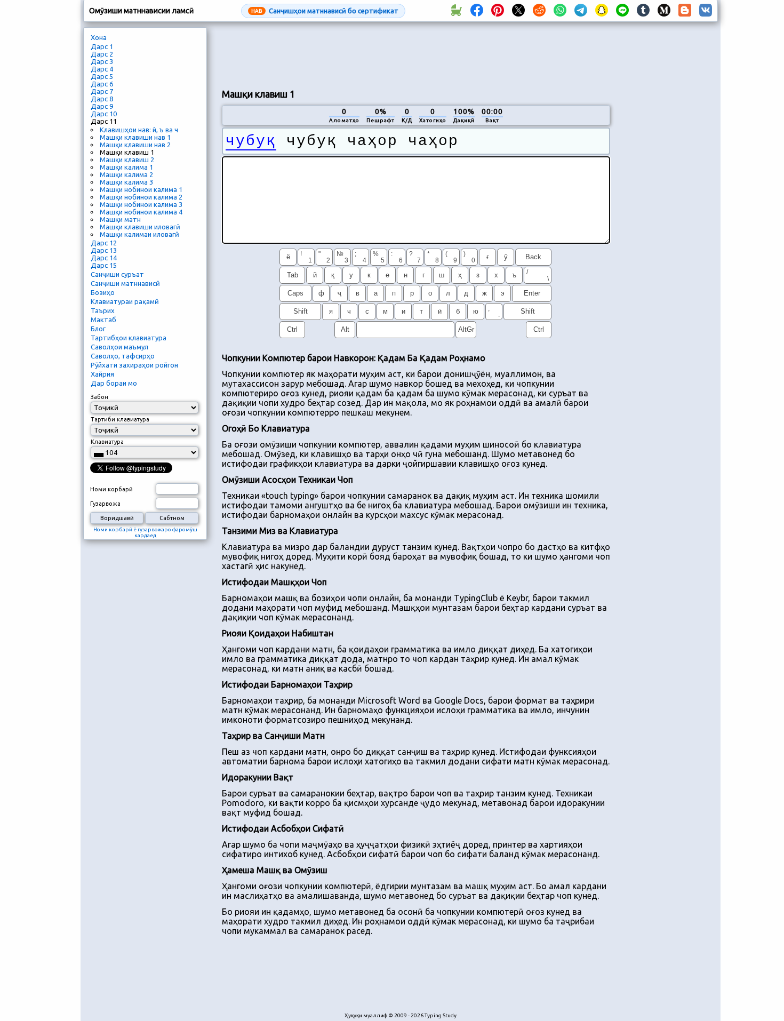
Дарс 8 (102, 98)
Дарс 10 (104, 113)
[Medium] (664, 11)
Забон (99, 397)
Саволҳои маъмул (119, 346)
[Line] (622, 11)
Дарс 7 (102, 91)
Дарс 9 (102, 106)
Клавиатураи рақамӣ (125, 301)
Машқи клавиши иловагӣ (140, 226)
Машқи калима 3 (126, 182)
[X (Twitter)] (518, 11)
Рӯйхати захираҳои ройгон (134, 365)
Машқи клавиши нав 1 (135, 137)
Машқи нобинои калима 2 (141, 197)
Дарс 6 (102, 83)
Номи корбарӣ (111, 489)
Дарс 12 (104, 242)
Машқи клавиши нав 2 (135, 144)
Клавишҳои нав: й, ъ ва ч (139, 129)
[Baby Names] (456, 11)
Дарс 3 (102, 61)
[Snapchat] (601, 11)
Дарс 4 (102, 69)
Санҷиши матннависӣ (125, 283)
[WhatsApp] (560, 11)
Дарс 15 (104, 265)
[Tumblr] (643, 11)
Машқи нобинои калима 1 (141, 189)
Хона (99, 37)
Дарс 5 (102, 76)
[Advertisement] (416, 54)
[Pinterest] (497, 11)
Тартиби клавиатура (120, 419)
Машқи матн (120, 219)
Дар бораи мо (114, 383)
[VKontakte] (705, 11)
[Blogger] (684, 11)
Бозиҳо (103, 292)
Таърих (103, 310)
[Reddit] (539, 11)
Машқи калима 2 (126, 174)
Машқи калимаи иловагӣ (139, 234)
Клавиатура (107, 441)
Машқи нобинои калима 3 (141, 204)
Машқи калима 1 (126, 167)
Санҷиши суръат (117, 274)
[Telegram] (580, 11)
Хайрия (102, 374)
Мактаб (103, 319)
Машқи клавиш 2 (127, 159)
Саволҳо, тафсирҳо (123, 356)
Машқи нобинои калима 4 (141, 212)
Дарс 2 (102, 54)
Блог (98, 328)
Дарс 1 (102, 46)
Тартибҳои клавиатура (128, 337)
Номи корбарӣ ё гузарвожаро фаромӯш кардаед (145, 532)
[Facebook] (476, 11)
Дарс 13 (104, 250)
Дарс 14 (104, 257)
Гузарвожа (105, 503)
